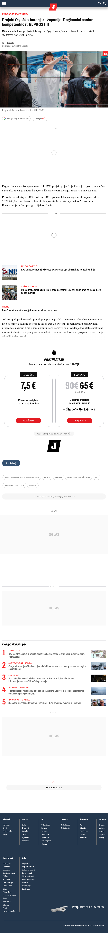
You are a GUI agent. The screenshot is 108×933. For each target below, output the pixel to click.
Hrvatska (6, 825)
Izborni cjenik (27, 873)
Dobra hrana (7, 886)
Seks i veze (45, 834)
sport (25, 819)
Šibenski (6, 905)
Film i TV (83, 828)
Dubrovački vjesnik (10, 895)
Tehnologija (45, 825)
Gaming (44, 844)
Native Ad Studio (9, 911)
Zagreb (5, 834)
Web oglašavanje (28, 876)
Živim (5, 898)
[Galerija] (54, 79)
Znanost (44, 828)
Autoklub (6, 879)
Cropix (5, 908)
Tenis (24, 834)
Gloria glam (7, 892)
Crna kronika (7, 831)
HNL (24, 825)
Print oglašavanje (28, 879)
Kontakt (25, 883)
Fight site (25, 838)
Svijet (5, 828)
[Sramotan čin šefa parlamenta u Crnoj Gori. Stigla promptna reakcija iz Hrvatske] (98, 702)
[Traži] (104, 3)
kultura (84, 819)
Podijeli (39, 119)
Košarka (25, 831)
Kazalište (83, 838)
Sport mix (25, 841)
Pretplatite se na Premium (88, 907)
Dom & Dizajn (8, 883)
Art (81, 825)
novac (64, 819)
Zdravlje (44, 831)
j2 (42, 819)
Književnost (84, 831)
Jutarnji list (7, 863)
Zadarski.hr (7, 902)
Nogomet (25, 828)
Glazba (82, 834)
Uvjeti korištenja (28, 867)
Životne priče (46, 841)
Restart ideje (65, 828)
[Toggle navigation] (3, 3)
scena (103, 819)
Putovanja (45, 838)
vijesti (6, 819)
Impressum (26, 863)
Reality (101, 838)
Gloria (5, 889)
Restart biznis (65, 825)
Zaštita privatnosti (28, 870)
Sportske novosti (9, 873)
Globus (5, 876)
